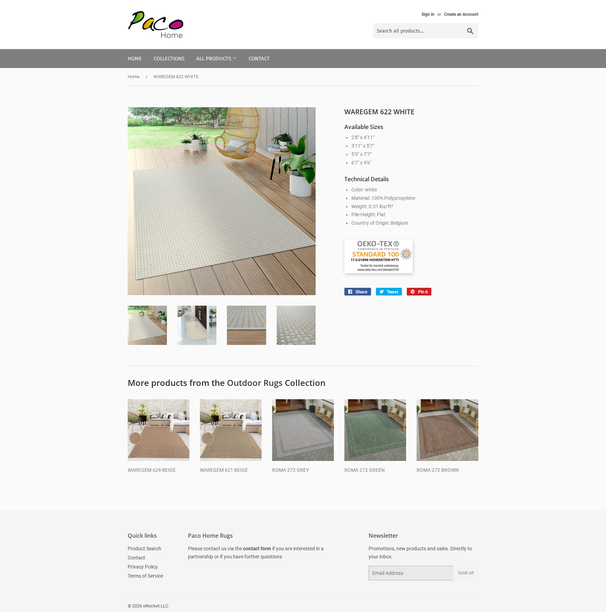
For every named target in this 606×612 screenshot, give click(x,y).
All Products (214, 58)
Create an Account (461, 14)
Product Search (144, 548)
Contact (259, 58)
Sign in (428, 14)
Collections (169, 58)
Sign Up (466, 573)
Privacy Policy (143, 567)
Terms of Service (145, 576)
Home (135, 58)
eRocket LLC (155, 605)
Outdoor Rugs (255, 382)
